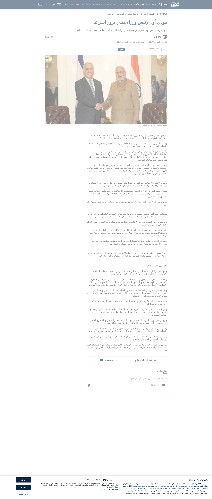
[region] (106, 487)
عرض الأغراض (23, 494)
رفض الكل (23, 487)
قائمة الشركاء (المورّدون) (109, 489)
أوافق (23, 480)
